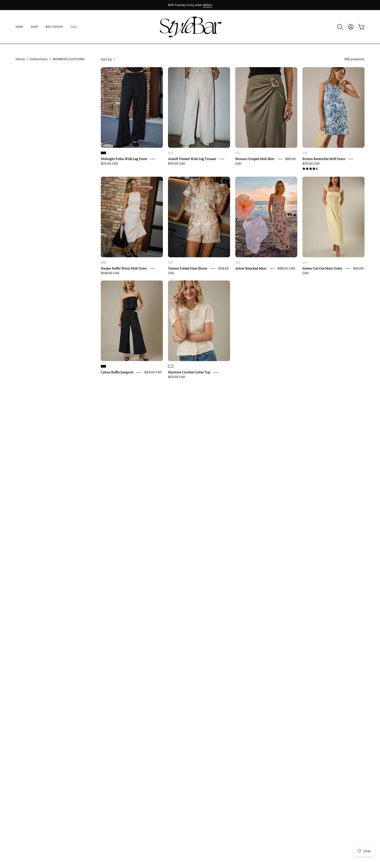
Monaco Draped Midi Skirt (254, 159)
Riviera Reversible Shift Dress (323, 159)
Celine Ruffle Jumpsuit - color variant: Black (103, 366)
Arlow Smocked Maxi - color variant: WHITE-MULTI (237, 262)
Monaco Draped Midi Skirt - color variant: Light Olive (237, 153)
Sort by (106, 59)
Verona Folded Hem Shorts (187, 268)
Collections (39, 59)
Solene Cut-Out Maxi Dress (322, 268)
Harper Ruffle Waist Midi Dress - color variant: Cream (103, 262)
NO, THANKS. (316, 454)
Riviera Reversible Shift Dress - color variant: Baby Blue (305, 153)
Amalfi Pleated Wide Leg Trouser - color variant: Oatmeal (170, 153)
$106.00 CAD (110, 273)
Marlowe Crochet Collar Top (189, 372)
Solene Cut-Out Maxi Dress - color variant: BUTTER (305, 262)
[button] (74, 27)
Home (20, 59)
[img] (310, 168)
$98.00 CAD (286, 268)
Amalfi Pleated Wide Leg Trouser (192, 159)
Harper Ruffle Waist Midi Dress (124, 268)
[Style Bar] (190, 27)
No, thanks (316, 471)
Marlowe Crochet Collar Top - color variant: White (170, 366)
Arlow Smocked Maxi (251, 268)
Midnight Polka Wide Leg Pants (124, 159)
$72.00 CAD (109, 163)
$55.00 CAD (176, 377)
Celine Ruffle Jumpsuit (117, 372)
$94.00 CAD (153, 372)
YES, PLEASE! (316, 435)
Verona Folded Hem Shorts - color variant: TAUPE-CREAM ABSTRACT (170, 262)
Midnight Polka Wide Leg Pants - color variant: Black (103, 153)
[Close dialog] (367, 380)
